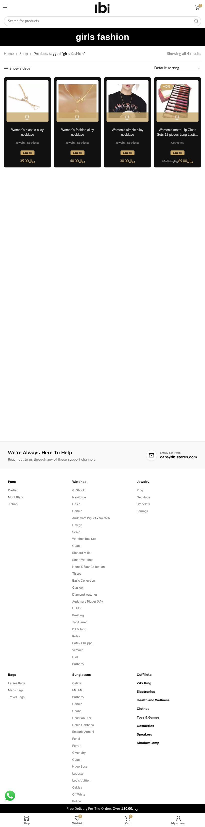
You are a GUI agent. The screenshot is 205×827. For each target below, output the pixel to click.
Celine (76, 683)
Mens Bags (16, 690)
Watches (79, 482)
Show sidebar (21, 68)
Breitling (78, 615)
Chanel (77, 711)
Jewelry (21, 142)
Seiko (76, 532)
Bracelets (143, 504)
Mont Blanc (16, 497)
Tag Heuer (79, 622)
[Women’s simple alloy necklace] (127, 101)
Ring (140, 490)
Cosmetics (177, 142)
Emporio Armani (83, 732)
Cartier (13, 490)
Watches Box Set (84, 539)
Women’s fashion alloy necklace (77, 132)
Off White (78, 794)
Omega (77, 525)
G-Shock (78, 490)
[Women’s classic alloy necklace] (27, 101)
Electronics (146, 692)
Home (9, 54)
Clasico (77, 587)
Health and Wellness (153, 700)
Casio (76, 504)
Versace (78, 650)
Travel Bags (16, 697)
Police (76, 801)
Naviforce (79, 497)
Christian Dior (81, 718)
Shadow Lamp (148, 743)
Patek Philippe (82, 643)
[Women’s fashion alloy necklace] (77, 101)
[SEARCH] (196, 21)
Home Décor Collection (88, 567)
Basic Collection (83, 580)
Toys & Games (148, 717)
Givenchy (79, 753)
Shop (24, 54)
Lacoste (78, 773)
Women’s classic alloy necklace (27, 132)
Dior (75, 657)
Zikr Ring (144, 683)
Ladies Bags (16, 683)
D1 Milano (79, 629)
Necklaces (33, 142)
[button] (27, 117)
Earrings (142, 511)
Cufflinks (144, 675)
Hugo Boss (79, 766)
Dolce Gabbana (83, 725)
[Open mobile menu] (5, 7)
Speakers (144, 734)
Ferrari (76, 746)
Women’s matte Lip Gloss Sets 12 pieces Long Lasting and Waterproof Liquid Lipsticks (177, 132)
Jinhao (13, 504)
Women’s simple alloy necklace (128, 132)
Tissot (76, 573)
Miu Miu (78, 690)
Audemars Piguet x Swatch (91, 518)
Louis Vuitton (81, 780)
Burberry (78, 664)
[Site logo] (102, 7)
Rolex (76, 636)
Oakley (77, 787)
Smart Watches (82, 560)
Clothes (143, 709)
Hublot (77, 608)
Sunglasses (81, 675)
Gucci (76, 546)
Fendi (76, 739)
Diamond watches (85, 594)
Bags (12, 675)
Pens (12, 482)
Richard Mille (81, 553)
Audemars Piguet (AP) (87, 601)
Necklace (143, 497)
